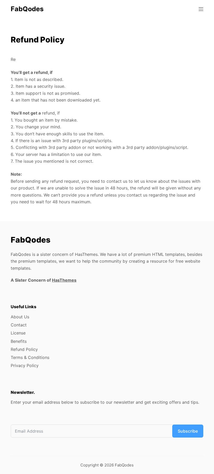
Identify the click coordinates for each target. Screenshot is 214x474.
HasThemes (64, 280)
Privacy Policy (25, 365)
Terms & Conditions (30, 357)
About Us (20, 316)
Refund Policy (24, 349)
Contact (19, 324)
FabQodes (27, 9)
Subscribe (188, 431)
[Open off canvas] (201, 9)
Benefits (19, 341)
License (18, 333)
